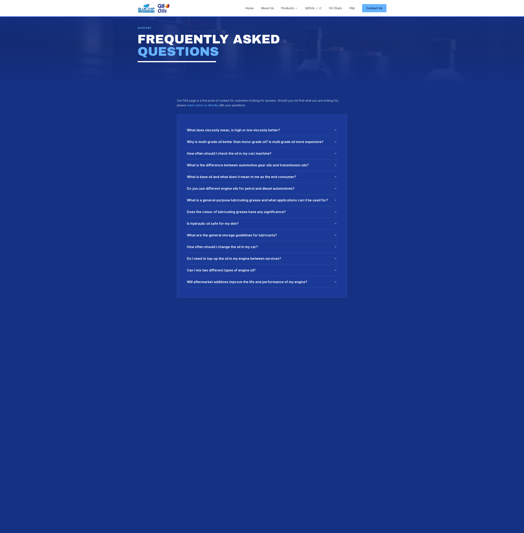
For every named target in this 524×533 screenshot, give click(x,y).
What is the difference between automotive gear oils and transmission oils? (248, 165)
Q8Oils (310, 8)
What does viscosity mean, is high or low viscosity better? (233, 130)
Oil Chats (335, 8)
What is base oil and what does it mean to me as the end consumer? (241, 177)
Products (287, 8)
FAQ (352, 8)
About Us (267, 8)
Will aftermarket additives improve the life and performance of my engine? (247, 282)
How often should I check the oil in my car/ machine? (229, 153)
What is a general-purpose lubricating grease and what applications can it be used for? (257, 200)
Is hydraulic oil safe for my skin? (213, 223)
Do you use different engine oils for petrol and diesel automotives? (241, 188)
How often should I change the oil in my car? (222, 247)
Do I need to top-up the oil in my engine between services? (234, 258)
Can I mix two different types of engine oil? (221, 270)
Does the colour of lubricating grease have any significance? (236, 212)
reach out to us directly (202, 105)
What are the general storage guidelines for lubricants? (232, 235)
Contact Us (374, 8)
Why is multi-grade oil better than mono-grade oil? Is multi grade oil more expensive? (255, 142)
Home (249, 8)
